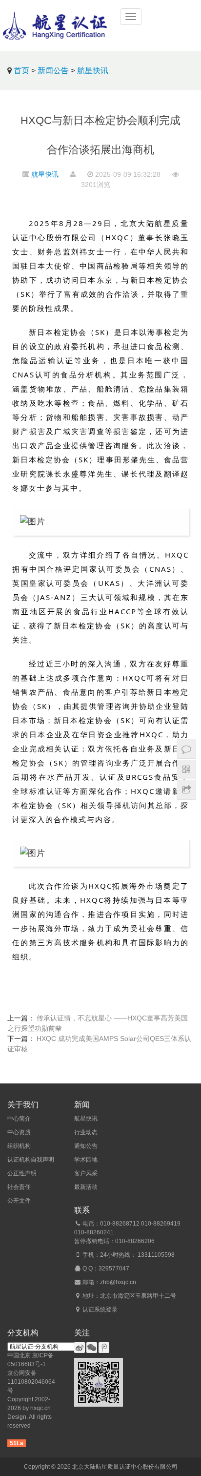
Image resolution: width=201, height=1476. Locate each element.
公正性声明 (22, 1173)
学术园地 (86, 1159)
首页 (21, 70)
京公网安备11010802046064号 (31, 1382)
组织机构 (19, 1146)
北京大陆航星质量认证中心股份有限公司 (125, 1466)
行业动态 (86, 1132)
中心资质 (19, 1132)
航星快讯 (92, 70)
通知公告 (86, 1146)
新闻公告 (53, 70)
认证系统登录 (100, 1309)
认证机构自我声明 (30, 1159)
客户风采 (86, 1173)
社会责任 (19, 1187)
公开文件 (19, 1200)
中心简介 (19, 1118)
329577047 (114, 1268)
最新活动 (86, 1187)
